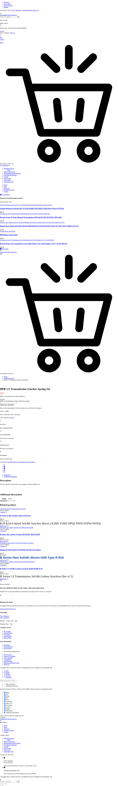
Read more (3, 526)
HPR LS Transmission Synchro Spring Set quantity (15, 401)
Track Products (8, 633)
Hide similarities (10, 684)
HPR (8, 170)
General (6, 177)
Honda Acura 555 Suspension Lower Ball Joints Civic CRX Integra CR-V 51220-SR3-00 (33, 244)
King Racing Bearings (10, 175)
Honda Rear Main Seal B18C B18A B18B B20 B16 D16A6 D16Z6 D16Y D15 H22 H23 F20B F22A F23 (39, 226)
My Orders (7, 634)
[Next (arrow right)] (2, 785)
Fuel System (7, 178)
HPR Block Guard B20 (9, 235)
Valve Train (7, 180)
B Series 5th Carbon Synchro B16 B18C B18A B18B (20, 534)
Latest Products (8, 646)
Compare (2, 512)
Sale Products (8, 648)
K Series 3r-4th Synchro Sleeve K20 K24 (15, 516)
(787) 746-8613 (4, 618)
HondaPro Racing (9, 168)
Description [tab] (7, 475)
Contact (6, 191)
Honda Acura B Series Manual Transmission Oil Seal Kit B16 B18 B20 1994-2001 (31, 217)
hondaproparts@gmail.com (31, 10)
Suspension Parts (9, 182)
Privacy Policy (8, 654)
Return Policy (8, 638)
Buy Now (10, 405)
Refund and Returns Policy (11, 663)
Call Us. (11, 417)
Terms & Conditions (9, 656)
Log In (2, 31)
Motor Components (9, 172)
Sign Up (12, 33)
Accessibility (7, 659)
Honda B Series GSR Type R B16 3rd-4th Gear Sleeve (20, 550)
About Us (6, 2)
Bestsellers (7, 645)
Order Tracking (8, 5)
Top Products (6, 194)
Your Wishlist (8, 636)
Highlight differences (12, 686)
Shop (5, 186)
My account (7, 4)
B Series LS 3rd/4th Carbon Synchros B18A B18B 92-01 (21, 569)
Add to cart (4, 405)
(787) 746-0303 (16, 10)
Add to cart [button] (3, 560)
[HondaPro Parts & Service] (8, 15)
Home (5, 185)
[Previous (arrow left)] (0, 785)
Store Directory (8, 661)
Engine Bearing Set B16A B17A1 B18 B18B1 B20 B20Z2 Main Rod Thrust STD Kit (32, 208)
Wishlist (6, 7)
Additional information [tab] (10, 476)
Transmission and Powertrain (12, 173)
